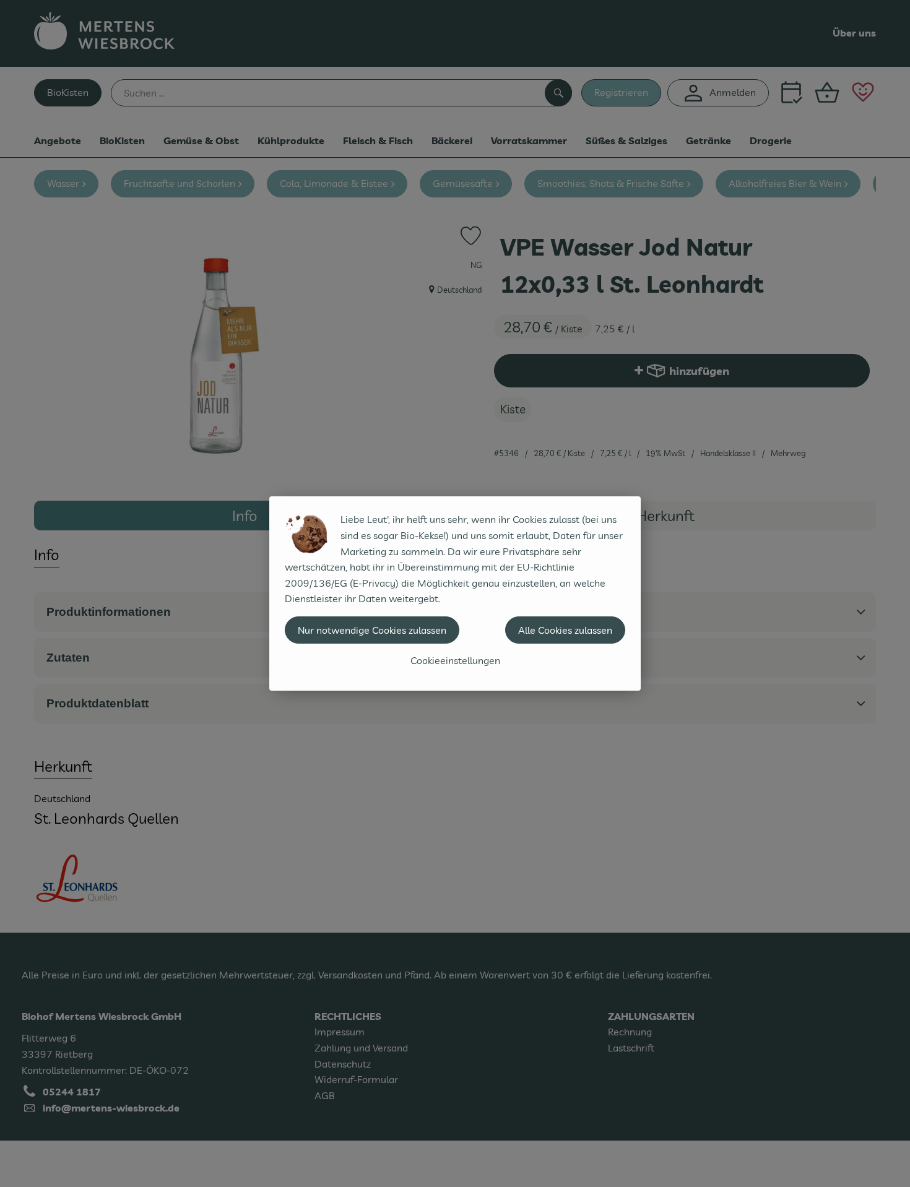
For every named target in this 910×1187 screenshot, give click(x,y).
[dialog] (455, 593)
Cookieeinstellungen (455, 660)
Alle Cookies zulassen (565, 630)
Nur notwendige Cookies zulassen (372, 630)
